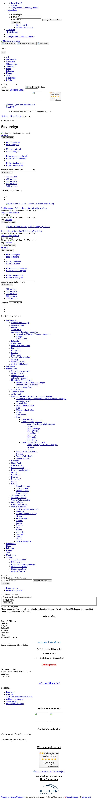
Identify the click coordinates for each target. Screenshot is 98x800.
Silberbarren (11, 66)
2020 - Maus (32, 440)
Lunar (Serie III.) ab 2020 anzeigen (41, 424)
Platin (8, 69)
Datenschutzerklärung (15, 704)
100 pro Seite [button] (11, 177)
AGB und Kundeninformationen (19, 697)
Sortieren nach (7, 170)
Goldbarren (10, 62)
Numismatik (11, 78)
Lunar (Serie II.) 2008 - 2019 (33, 442)
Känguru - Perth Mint (25, 410)
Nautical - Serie (22, 491)
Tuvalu (19, 539)
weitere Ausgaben (18, 507)
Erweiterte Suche (17, 90)
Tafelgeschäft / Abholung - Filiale (24, 8)
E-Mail (14, 17)
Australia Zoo (21, 403)
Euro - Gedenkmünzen (20, 470)
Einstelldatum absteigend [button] (16, 158)
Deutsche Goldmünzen (20, 346)
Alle (8, 57)
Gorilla (14, 472)
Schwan (19, 454)
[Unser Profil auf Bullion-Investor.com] (49, 771)
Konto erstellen (22, 25)
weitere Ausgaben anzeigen (27, 509)
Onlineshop (21, 797)
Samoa (19, 530)
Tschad (19, 537)
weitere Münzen (22, 458)
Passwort (15, 20)
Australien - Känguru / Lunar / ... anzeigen (33, 334)
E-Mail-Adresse (7, 578)
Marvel (14, 481)
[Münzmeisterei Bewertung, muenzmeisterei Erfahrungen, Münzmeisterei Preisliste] (49, 767)
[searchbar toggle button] (42, 43)
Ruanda (14, 484)
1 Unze (29, 449)
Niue (18, 527)
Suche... (41, 87)
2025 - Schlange (33, 428)
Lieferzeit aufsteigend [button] (14, 163)
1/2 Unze (30, 447)
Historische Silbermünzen (21, 380)
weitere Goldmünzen (19, 364)
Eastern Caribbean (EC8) (26, 514)
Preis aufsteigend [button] (13, 142)
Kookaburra (21, 415)
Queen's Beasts (17, 502)
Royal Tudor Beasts (19, 504)
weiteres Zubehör (18, 571)
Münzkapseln (16, 562)
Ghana (19, 516)
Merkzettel (10, 30)
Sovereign (15, 359)
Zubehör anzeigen (18, 560)
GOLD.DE (86, 797)
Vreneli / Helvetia (18, 362)
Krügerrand (16, 350)
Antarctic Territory (23, 401)
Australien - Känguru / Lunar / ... (24, 332)
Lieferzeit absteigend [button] (14, 165)
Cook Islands (16, 465)
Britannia (15, 341)
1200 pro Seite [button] (12, 186)
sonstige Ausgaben (23, 387)
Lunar (18, 417)
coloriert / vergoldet (19, 378)
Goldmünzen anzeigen (20, 323)
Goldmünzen (11, 59)
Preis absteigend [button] (12, 144)
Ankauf (14, 5)
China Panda (16, 343)
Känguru (19, 336)
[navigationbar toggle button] (8, 43)
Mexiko (19, 525)
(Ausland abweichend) (10, 213)
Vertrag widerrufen (8, 797)
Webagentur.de (71, 797)
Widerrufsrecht (12, 701)
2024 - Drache (32, 431)
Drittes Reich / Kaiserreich (27, 385)
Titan (8, 75)
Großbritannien (22, 518)
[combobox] (7, 137)
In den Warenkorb (8, 222)
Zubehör (9, 80)
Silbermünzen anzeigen (20, 371)
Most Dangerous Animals (26, 451)
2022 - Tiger (31, 435)
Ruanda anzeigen (23, 486)
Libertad (14, 352)
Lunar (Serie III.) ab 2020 (31, 422)
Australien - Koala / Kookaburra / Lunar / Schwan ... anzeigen (41, 399)
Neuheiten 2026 (17, 373)
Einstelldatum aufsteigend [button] (16, 156)
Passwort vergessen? (24, 27)
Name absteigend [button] (13, 151)
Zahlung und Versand (14, 699)
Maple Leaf (16, 355)
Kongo (19, 523)
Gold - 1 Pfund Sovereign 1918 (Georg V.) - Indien (21, 231)
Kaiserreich (15, 348)
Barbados (20, 511)
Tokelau (19, 534)
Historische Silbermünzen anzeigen (30, 382)
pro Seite (4, 190)
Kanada (19, 520)
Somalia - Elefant (18, 495)
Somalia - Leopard (18, 497)
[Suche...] (31, 87)
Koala (18, 412)
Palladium (10, 71)
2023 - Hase (31, 433)
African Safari (17, 389)
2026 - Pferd (32, 426)
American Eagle (17, 325)
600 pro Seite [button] (11, 184)
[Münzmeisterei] (10, 41)
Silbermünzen (11, 64)
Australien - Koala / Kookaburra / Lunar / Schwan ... (32, 396)
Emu (18, 408)
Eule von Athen (17, 468)
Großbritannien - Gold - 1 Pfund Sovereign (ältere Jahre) (24, 208)
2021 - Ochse (32, 438)
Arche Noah (16, 329)
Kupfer (9, 73)
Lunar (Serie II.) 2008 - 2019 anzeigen (42, 445)
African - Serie (22, 488)
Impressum (10, 692)
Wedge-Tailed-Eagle (24, 456)
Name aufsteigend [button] (13, 149)
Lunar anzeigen (27, 419)
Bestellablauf (16, 3)
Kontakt (9, 694)
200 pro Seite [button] (11, 179)
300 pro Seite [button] (11, 181)
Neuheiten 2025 (17, 375)
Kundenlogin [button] (11, 10)
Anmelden (5, 583)
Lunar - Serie (21, 339)
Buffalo (14, 327)
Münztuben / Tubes (19, 567)
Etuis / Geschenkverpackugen (23, 564)
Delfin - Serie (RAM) (25, 405)
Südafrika (20, 532)
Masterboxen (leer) (18, 569)
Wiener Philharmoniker (20, 357)
